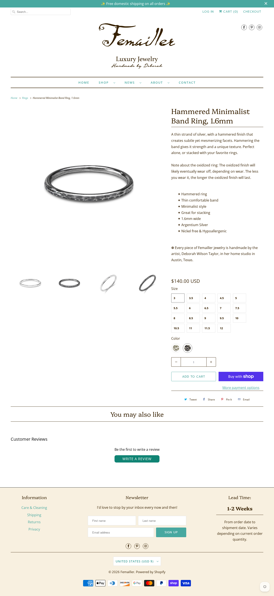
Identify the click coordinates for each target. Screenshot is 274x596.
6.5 (206, 308)
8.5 (191, 318)
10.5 (176, 328)
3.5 (191, 298)
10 (236, 318)
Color (175, 338)
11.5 (207, 328)
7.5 (237, 308)
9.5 (222, 318)
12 (221, 328)
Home (83, 82)
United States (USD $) (135, 561)
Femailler (127, 572)
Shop (105, 82)
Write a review (137, 459)
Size (174, 288)
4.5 (222, 298)
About (158, 82)
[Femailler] (137, 47)
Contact (187, 82)
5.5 (175, 308)
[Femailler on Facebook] (244, 27)
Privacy (34, 529)
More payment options (240, 387)
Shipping (34, 515)
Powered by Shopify (150, 572)
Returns (34, 522)
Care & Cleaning (34, 507)
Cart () (230, 11)
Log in (208, 11)
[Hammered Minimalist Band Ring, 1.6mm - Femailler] (89, 183)
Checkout (252, 11)
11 (190, 328)
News (131, 82)
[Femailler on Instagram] (259, 27)
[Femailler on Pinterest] (252, 27)
